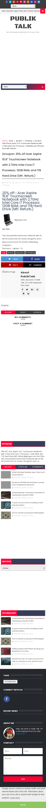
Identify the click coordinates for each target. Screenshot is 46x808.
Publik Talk (23, 22)
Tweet (15, 259)
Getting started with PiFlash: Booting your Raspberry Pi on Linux (28, 650)
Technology (10, 682)
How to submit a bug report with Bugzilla (28, 513)
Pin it (15, 265)
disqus (22, 312)
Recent (8, 467)
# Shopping (30, 253)
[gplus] (14, 2)
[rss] (28, 2)
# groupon (20, 253)
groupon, (36, 182)
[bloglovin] (21, 2)
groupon (19, 141)
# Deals (11, 253)
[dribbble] (24, 2)
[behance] (31, 2)
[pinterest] (17, 2)
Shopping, (6, 185)
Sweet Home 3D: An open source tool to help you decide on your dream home (28, 660)
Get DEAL (6, 229)
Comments (37, 467)
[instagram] (35, 2)
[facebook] (7, 2)
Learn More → (21, 734)
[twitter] (10, 2)
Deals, (30, 182)
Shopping (28, 141)
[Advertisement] (23, 59)
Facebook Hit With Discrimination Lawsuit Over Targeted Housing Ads (28, 483)
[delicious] (39, 2)
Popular (23, 467)
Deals (11, 141)
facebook (37, 312)
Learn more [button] (15, 798)
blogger (8, 312)
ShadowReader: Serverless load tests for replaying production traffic (28, 493)
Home (4, 141)
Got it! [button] (23, 805)
